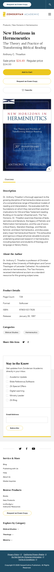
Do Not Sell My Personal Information (27, 557)
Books (5, 496)
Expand (48, 168)
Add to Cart (27, 72)
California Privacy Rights (34, 554)
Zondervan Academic (21, 14)
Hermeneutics (31, 332)
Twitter (23, 342)
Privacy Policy (13, 554)
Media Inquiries (9, 481)
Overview (9, 179)
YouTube (33, 448)
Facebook (28, 342)
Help (5, 473)
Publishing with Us (10, 468)
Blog (5, 464)
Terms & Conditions (26, 559)
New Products (9, 500)
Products (6, 25)
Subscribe (14, 428)
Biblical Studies (11, 332)
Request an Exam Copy (17, 4)
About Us (6, 477)
